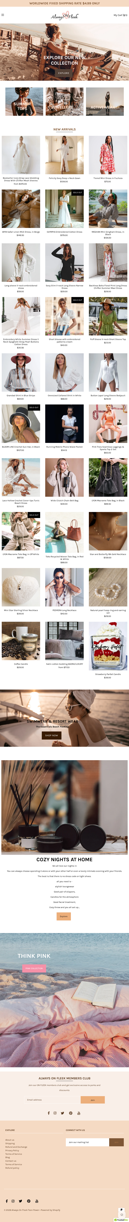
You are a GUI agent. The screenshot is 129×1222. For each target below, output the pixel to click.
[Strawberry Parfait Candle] (108, 646)
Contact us (10, 1161)
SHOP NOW (51, 735)
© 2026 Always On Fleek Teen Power (21, 1210)
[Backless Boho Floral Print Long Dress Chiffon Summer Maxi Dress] (108, 262)
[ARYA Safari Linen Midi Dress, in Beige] (21, 208)
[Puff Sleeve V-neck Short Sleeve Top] (108, 316)
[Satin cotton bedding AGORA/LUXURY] (64, 641)
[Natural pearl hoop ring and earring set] (108, 587)
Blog (7, 1157)
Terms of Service (13, 1154)
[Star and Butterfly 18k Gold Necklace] (108, 531)
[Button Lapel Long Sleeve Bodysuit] (108, 372)
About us (9, 1140)
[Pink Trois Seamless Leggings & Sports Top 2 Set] (108, 423)
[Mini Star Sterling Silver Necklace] (21, 587)
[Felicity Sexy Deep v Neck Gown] (64, 155)
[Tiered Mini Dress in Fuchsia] (108, 155)
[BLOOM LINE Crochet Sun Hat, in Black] (21, 423)
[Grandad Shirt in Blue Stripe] (21, 372)
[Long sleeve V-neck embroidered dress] (21, 262)
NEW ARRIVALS (64, 129)
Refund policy (12, 1168)
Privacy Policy (12, 1150)
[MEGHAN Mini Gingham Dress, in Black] (108, 208)
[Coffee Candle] (21, 641)
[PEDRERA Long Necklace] (64, 587)
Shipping (10, 1143)
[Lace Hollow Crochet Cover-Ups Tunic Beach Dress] (21, 477)
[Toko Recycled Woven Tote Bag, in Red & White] (64, 532)
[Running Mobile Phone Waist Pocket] (64, 423)
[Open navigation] (9, 15)
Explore (64, 916)
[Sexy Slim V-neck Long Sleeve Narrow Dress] (64, 262)
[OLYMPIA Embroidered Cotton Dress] (64, 208)
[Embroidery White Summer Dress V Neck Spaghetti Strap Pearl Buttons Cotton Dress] (21, 316)
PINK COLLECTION (34, 968)
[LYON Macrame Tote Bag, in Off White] (21, 531)
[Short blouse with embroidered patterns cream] (64, 316)
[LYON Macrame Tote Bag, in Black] (108, 477)
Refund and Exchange (16, 1147)
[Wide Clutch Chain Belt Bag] (64, 477)
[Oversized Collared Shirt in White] (64, 372)
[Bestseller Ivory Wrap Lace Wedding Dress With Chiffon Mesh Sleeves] (21, 155)
